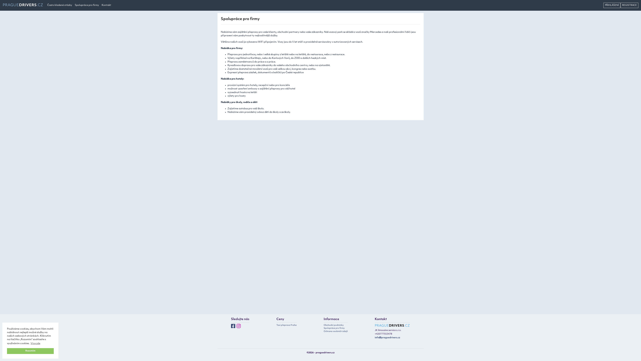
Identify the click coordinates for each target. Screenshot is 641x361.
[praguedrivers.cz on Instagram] (239, 327)
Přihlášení (612, 5)
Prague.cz (23, 5)
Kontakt (106, 5)
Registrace (629, 5)
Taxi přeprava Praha (286, 325)
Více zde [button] (35, 343)
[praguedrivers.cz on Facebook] (233, 327)
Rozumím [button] (30, 351)
